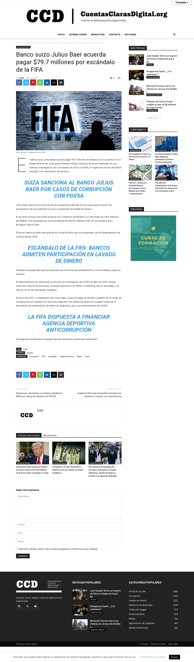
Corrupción (33, 356)
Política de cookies (158, 644)
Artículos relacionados (29, 435)
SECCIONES (130, 34)
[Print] (61, 82)
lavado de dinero (67, 356)
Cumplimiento (135, 150)
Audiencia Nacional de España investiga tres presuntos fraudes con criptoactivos (99, 395)
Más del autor (50, 435)
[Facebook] (19, 82)
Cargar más (152, 118)
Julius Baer (52, 356)
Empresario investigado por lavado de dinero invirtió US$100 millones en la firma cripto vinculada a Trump (32, 470)
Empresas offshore (154, 95)
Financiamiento (153, 77)
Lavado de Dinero (30, 42)
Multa (79, 356)
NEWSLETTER (98, 34)
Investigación (152, 110)
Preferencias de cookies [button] (152, 656)
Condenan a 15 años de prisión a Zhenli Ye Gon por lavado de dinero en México (68, 470)
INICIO (61, 34)
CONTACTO (114, 34)
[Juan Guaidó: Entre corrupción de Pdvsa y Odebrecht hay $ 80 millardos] (136, 59)
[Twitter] (26, 82)
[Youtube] (35, 606)
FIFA (43, 356)
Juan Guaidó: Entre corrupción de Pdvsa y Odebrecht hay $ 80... (161, 59)
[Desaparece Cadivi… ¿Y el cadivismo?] (136, 75)
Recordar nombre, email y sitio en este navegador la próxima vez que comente (58, 549)
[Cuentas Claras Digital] (97, 15)
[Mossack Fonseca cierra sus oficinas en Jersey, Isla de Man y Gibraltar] (136, 89)
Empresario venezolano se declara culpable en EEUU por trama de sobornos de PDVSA (39, 395)
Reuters (30, 353)
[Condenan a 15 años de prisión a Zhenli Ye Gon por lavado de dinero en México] (68, 453)
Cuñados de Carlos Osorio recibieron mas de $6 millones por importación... (161, 104)
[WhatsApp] (40, 82)
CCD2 (22, 78)
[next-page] (23, 477)
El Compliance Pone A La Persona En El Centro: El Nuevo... (140, 157)
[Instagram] (19, 606)
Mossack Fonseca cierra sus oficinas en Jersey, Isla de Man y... (161, 89)
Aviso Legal (173, 644)
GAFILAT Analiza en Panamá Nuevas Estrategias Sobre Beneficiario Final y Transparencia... (137, 188)
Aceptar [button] (174, 657)
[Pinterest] (33, 82)
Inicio (18, 42)
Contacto (144, 644)
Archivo (150, 65)
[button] (174, 34)
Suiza (87, 356)
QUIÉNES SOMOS (78, 34)
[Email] (54, 82)
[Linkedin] (47, 82)
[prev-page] (18, 477)
